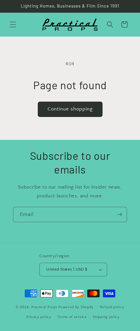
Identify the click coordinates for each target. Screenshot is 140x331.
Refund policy (112, 307)
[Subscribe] (119, 214)
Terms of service (72, 317)
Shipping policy (106, 317)
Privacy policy (38, 317)
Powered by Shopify (76, 307)
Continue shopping (70, 109)
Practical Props (44, 307)
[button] (13, 24)
